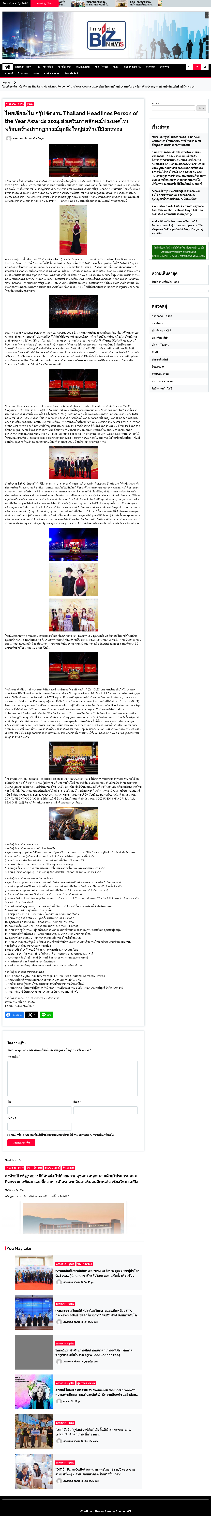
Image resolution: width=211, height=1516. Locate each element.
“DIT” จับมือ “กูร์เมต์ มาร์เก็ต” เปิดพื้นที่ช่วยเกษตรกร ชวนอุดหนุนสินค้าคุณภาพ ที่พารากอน (93, 1432)
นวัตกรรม (164, 67)
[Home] (7, 67)
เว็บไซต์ (11, 1118)
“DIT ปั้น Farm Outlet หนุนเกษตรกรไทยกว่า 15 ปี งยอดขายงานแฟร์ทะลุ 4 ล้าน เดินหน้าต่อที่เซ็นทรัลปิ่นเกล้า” (95, 1472)
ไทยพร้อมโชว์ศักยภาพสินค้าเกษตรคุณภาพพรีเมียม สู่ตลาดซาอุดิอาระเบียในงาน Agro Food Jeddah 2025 (94, 1352)
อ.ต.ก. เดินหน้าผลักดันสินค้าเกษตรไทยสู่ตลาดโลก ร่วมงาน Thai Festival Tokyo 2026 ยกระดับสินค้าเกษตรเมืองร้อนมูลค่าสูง (104, 3)
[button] (189, 67)
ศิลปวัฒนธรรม (83, 67)
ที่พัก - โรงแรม (34, 1167)
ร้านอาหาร (23, 73)
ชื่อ (9, 1101)
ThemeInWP (123, 1511)
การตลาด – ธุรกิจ (23, 67)
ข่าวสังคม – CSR (52, 73)
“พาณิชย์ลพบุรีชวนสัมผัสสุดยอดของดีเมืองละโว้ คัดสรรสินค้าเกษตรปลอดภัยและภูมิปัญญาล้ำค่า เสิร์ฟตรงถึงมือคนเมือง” (176, 194)
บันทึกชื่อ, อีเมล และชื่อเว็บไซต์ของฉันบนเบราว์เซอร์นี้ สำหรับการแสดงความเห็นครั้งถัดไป (62, 1134)
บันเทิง (116, 67)
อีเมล (77, 1101)
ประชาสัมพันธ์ (71, 73)
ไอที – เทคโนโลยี (44, 67)
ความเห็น (13, 1056)
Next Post (11, 1160)
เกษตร (36, 73)
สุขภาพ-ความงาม (132, 67)
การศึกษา (150, 67)
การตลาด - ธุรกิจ (15, 104)
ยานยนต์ (9, 73)
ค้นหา (155, 103)
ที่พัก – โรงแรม (101, 67)
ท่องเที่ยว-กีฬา (64, 67)
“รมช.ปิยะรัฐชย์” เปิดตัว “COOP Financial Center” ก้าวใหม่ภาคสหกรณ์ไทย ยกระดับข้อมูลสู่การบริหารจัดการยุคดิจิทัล (176, 140)
